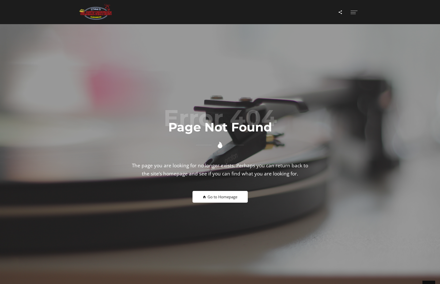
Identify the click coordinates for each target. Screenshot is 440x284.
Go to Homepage (222, 196)
